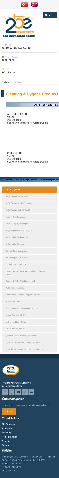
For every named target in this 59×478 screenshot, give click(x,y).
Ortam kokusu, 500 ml (15, 329)
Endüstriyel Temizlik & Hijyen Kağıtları (23, 295)
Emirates (6, 445)
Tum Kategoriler (13, 189)
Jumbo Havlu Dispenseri (16, 251)
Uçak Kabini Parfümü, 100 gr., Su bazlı (23, 342)
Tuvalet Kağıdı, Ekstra (15, 217)
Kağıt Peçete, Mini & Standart (19, 203)
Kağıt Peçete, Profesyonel (17, 196)
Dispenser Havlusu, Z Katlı (17, 264)
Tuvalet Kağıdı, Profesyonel (18, 224)
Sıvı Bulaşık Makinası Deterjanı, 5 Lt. (22, 308)
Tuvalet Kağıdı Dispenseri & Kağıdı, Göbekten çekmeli (26, 272)
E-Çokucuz (7, 428)
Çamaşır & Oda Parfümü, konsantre (21, 336)
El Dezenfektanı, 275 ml (16, 322)
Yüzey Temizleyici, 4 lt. (16, 315)
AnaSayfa (5, 82)
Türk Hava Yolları (9, 437)
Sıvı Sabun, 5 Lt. (13, 301)
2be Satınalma (8, 424)
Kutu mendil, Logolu (15, 288)
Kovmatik (6, 433)
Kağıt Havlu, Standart (15, 244)
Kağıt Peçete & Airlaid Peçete (19, 230)
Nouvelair (6, 441)
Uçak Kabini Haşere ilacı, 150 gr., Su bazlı (24, 349)
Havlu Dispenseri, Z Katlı (17, 258)
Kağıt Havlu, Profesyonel (17, 237)
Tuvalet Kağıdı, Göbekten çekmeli (20, 281)
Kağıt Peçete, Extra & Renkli (18, 210)
